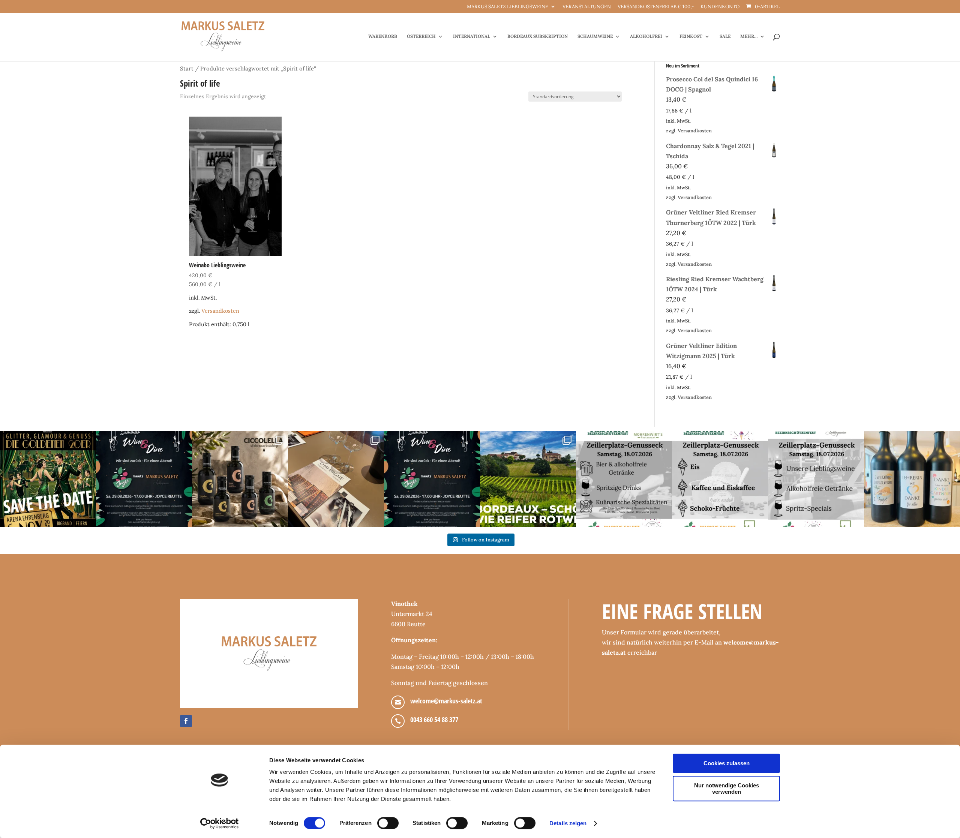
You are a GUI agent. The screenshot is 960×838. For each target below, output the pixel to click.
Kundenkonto (720, 7)
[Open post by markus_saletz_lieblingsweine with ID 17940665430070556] (432, 479)
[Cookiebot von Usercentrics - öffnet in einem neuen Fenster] (219, 823)
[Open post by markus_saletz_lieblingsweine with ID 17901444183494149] (336, 479)
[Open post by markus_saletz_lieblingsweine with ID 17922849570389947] (624, 479)
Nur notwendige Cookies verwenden (726, 788)
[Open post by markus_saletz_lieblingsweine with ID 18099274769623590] (144, 479)
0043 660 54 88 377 (434, 719)
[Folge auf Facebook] (186, 721)
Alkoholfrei (646, 36)
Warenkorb (382, 36)
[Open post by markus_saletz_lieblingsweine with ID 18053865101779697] (912, 479)
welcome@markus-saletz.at (446, 700)
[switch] (388, 823)
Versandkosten (220, 310)
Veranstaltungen (586, 7)
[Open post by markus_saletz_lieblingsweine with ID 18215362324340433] (48, 479)
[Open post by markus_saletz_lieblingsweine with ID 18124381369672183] (816, 479)
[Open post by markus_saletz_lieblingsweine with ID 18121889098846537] (240, 479)
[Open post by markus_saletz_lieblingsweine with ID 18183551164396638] (528, 479)
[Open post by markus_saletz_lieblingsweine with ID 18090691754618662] (720, 479)
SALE (725, 36)
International (471, 36)
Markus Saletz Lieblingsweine (507, 7)
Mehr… (749, 36)
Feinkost (691, 36)
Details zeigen (567, 823)
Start (187, 68)
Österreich (421, 36)
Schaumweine (595, 36)
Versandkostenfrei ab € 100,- (656, 7)
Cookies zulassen (727, 763)
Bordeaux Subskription (537, 36)
